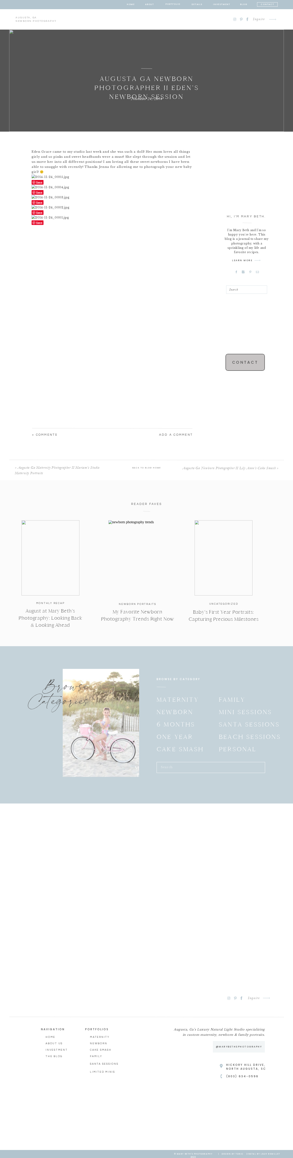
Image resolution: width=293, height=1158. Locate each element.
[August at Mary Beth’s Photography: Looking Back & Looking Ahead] (50, 558)
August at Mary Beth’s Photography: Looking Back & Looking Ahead (50, 618)
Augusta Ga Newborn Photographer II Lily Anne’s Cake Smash (229, 468)
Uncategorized (223, 604)
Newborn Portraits (137, 604)
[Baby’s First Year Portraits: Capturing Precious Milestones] (223, 558)
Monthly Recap (50, 603)
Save (39, 182)
